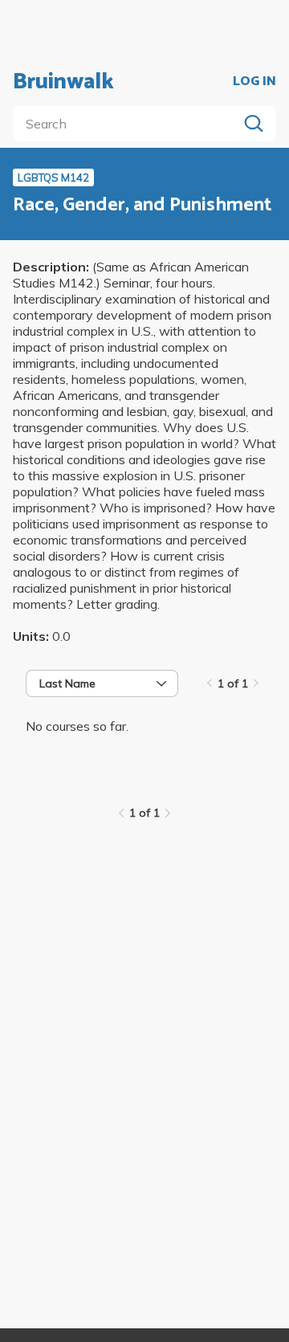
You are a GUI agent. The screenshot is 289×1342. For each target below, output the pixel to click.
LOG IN (254, 81)
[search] (128, 123)
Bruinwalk (63, 82)
